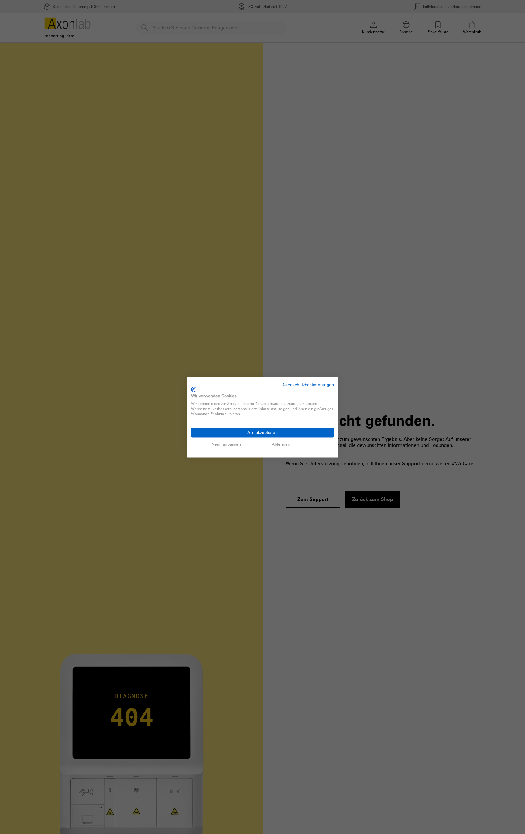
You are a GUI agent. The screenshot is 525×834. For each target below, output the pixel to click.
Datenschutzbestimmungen (307, 384)
